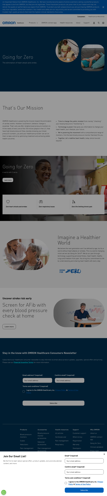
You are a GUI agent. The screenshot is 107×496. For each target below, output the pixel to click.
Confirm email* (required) (74, 467)
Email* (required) (71, 456)
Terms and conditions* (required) (77, 478)
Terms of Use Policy (82, 484)
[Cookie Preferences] (3, 492)
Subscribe (84, 490)
